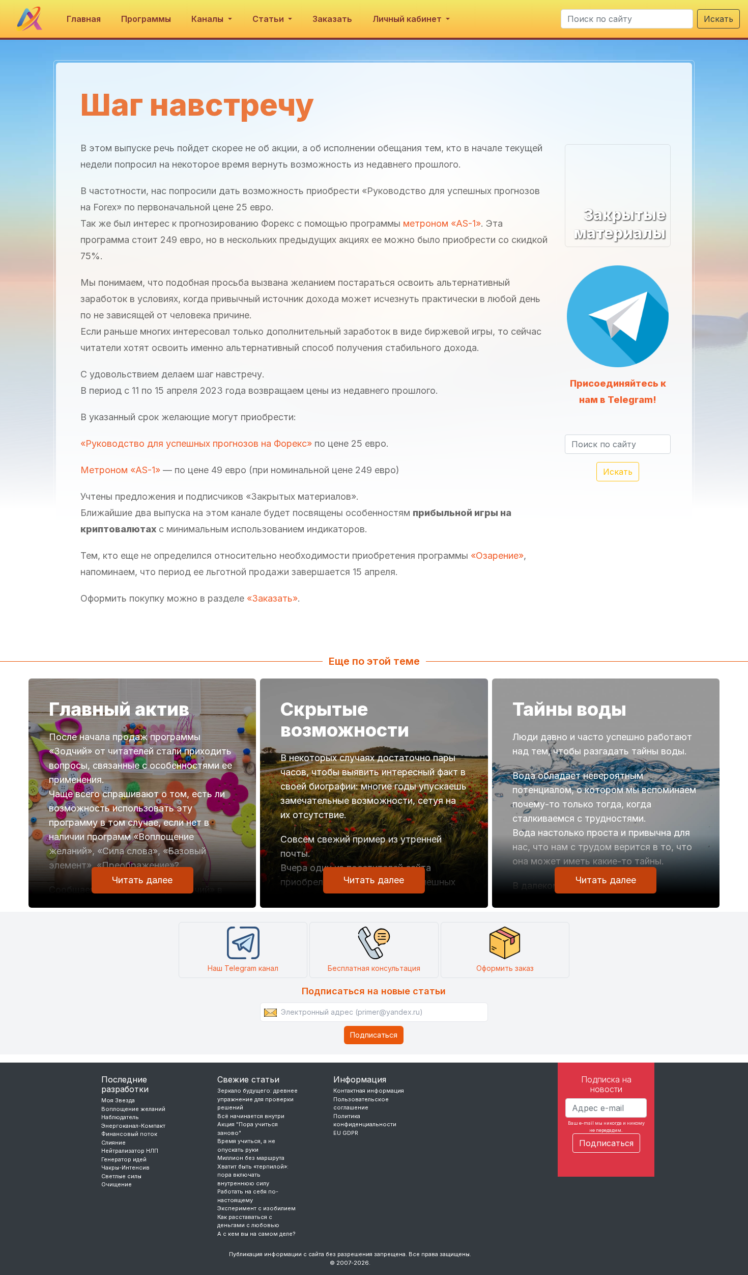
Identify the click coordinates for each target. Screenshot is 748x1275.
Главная (84, 19)
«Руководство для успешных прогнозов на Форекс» (196, 443)
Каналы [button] (208, 19)
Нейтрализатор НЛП (129, 1150)
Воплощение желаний (133, 1109)
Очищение (116, 1184)
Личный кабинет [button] (408, 19)
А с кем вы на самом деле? (256, 1233)
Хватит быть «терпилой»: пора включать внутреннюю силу (253, 1175)
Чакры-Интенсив (125, 1167)
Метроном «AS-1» (120, 470)
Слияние (113, 1142)
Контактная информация (368, 1090)
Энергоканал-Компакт (133, 1125)
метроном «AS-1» (442, 223)
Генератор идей (124, 1159)
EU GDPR (345, 1132)
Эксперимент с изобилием (256, 1208)
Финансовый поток (129, 1133)
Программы (146, 19)
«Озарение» (497, 555)
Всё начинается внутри (250, 1116)
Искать (718, 19)
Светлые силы (121, 1176)
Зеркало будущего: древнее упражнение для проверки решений (257, 1099)
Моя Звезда (118, 1100)
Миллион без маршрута (250, 1157)
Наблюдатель (120, 1117)
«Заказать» (272, 598)
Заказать (332, 19)
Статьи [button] (269, 19)
